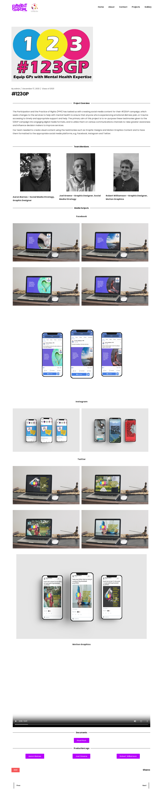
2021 (15, 770)
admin (17, 88)
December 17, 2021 (30, 88)
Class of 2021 (48, 88)
